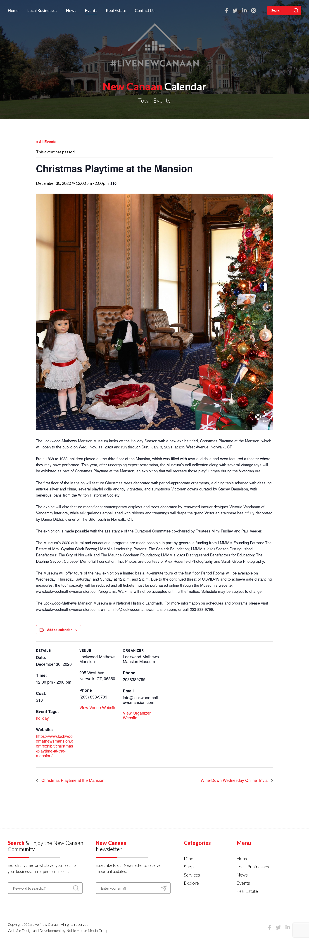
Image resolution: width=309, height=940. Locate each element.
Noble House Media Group (87, 930)
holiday (42, 718)
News (71, 10)
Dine (188, 858)
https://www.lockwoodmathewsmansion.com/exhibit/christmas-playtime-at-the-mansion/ (54, 745)
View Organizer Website (137, 715)
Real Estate (116, 10)
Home (13, 10)
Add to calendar (59, 629)
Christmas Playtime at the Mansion (72, 780)
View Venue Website (97, 707)
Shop (189, 866)
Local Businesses (42, 10)
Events (91, 10)
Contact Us (144, 10)
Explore (191, 883)
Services (192, 874)
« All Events (46, 141)
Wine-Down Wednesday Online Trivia (235, 780)
